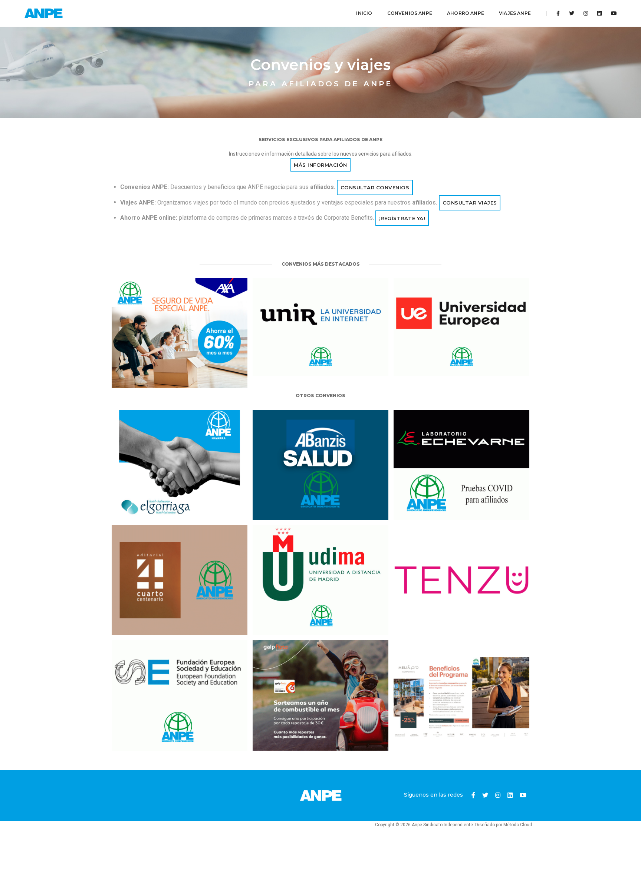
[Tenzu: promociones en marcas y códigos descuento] (461, 580)
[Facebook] (558, 13)
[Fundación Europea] (179, 695)
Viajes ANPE (515, 13)
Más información (320, 165)
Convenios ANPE (410, 13)
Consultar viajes (470, 203)
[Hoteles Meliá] (461, 695)
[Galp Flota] (320, 695)
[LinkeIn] (599, 13)
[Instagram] (585, 13)
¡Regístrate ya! (402, 218)
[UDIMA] (320, 580)
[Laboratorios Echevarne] (461, 465)
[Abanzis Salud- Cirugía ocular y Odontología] (320, 465)
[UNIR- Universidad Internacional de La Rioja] (320, 327)
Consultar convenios (375, 187)
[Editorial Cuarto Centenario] (179, 580)
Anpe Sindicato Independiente (442, 824)
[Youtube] (612, 13)
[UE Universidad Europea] (461, 327)
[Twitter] (571, 13)
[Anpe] (44, 13)
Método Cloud (517, 824)
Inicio (364, 13)
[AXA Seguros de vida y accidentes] (179, 333)
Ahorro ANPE (465, 13)
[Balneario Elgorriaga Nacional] (179, 465)
